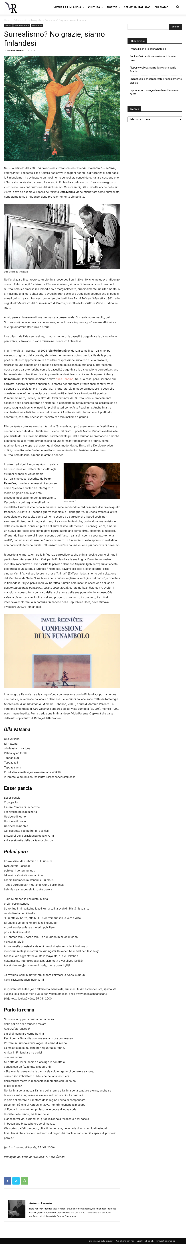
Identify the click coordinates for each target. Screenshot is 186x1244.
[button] (177, 7)
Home (7, 20)
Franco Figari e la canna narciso (148, 48)
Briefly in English (145, 1240)
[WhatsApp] (24, 1181)
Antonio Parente (15, 50)
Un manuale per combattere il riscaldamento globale (156, 80)
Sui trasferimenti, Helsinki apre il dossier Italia (153, 58)
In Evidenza (37, 25)
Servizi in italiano (137, 7)
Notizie (112, 7)
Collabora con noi (125, 1240)
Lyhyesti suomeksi (165, 1240)
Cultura (94, 7)
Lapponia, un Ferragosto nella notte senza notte (154, 92)
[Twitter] (16, 1181)
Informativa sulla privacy (101, 1240)
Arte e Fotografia (33, 20)
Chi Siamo (161, 7)
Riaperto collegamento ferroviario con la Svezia (153, 69)
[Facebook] (7, 1181)
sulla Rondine (64, 379)
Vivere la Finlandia (67, 7)
